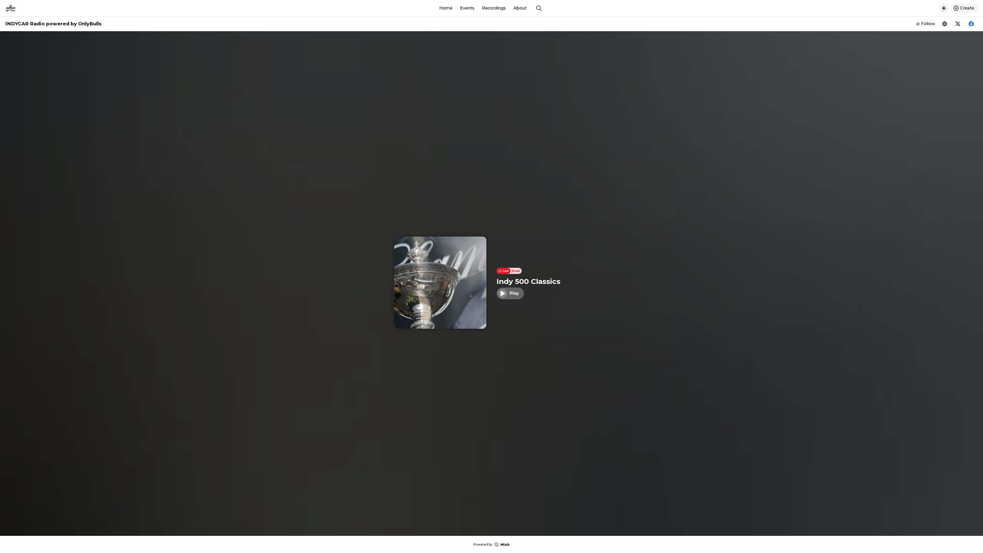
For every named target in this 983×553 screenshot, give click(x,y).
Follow (928, 23)
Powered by (482, 544)
